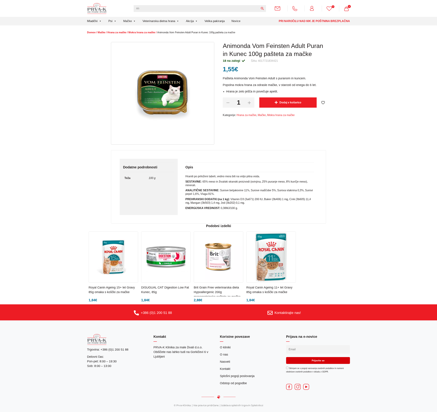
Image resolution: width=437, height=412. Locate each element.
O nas (224, 354)
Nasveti (225, 361)
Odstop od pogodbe (233, 383)
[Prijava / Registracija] (313, 8)
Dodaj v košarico (290, 102)
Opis (189, 167)
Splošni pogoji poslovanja (237, 376)
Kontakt (225, 369)
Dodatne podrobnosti (140, 167)
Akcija (190, 21)
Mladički (92, 21)
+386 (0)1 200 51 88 (156, 313)
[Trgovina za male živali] (97, 8)
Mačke (127, 21)
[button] (125, 287)
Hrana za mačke (116, 32)
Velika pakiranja (215, 21)
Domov (91, 32)
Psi (110, 21)
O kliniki (225, 347)
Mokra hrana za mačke (141, 32)
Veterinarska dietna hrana (159, 21)
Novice (235, 21)
